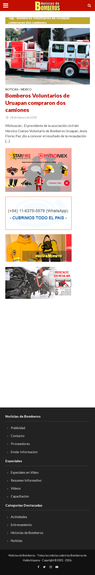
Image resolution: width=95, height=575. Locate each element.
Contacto (18, 436)
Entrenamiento (21, 525)
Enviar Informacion (24, 452)
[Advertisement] (47, 351)
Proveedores (20, 444)
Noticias (11, 89)
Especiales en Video (25, 472)
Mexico (26, 89)
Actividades (19, 517)
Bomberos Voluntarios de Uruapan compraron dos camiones (37, 102)
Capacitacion (20, 496)
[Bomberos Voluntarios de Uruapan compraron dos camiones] (47, 56)
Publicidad (18, 428)
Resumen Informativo (26, 480)
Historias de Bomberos (27, 533)
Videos (16, 488)
